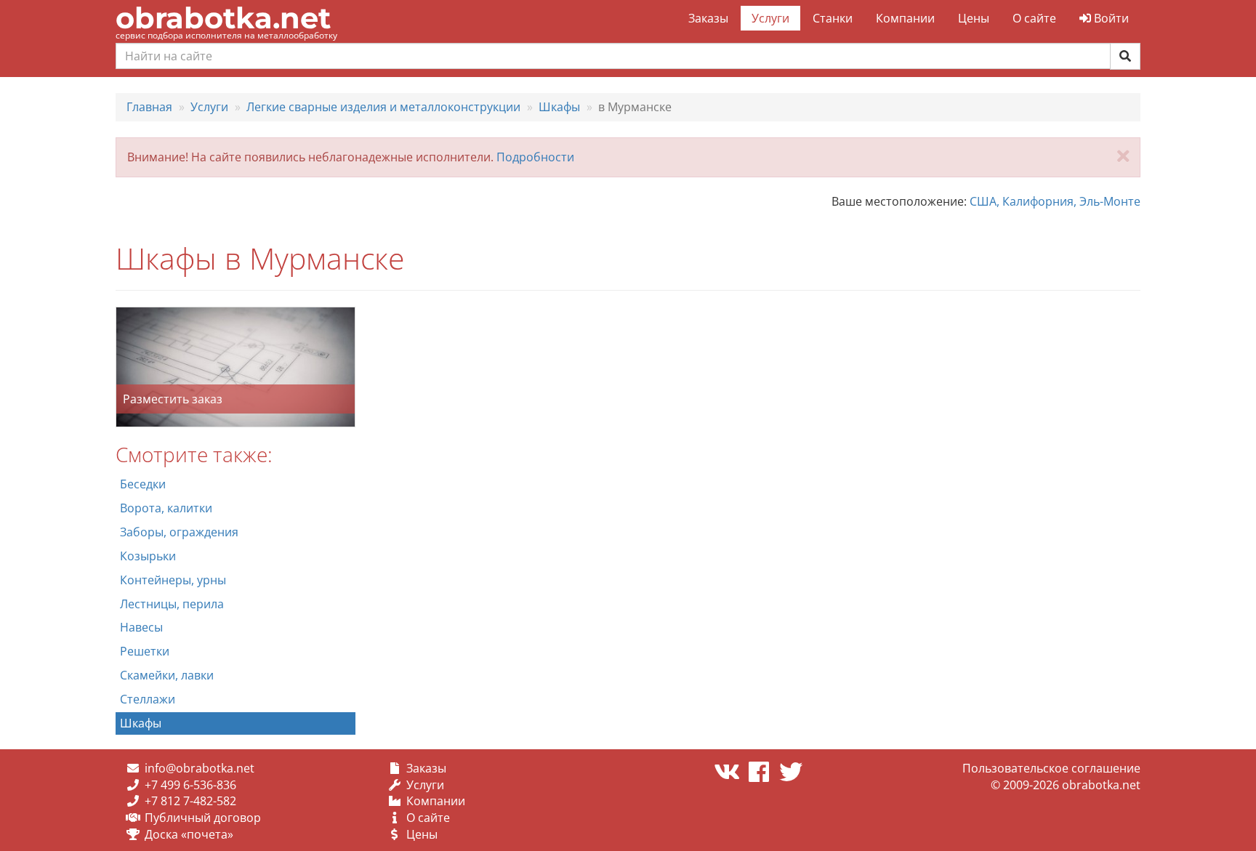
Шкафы (140, 723)
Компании (905, 18)
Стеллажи (147, 699)
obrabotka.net (223, 18)
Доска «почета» (189, 834)
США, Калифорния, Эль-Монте (1055, 201)
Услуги (770, 18)
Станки (833, 18)
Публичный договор (203, 818)
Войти (1110, 18)
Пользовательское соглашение (1051, 768)
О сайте (1034, 18)
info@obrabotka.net (199, 768)
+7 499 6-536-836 (190, 785)
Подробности (535, 157)
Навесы (141, 627)
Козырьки (148, 556)
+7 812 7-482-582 (190, 801)
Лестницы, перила (172, 604)
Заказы (708, 18)
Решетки (144, 651)
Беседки (143, 484)
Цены (973, 18)
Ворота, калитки (166, 508)
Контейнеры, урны (173, 580)
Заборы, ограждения (179, 532)
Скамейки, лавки (167, 675)
